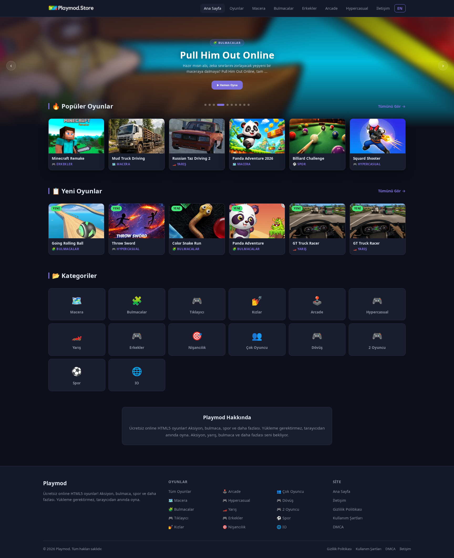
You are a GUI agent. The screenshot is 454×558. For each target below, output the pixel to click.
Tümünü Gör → (392, 106)
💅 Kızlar (176, 526)
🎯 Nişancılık (234, 526)
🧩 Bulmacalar (181, 509)
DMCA (338, 526)
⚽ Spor (284, 517)
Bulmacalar (284, 8)
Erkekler (309, 8)
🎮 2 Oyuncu (288, 509)
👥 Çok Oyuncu (290, 491)
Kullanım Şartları (348, 517)
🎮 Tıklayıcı (178, 517)
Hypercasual (357, 8)
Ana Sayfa (212, 8)
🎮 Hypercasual (236, 500)
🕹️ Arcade (232, 491)
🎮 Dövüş (285, 500)
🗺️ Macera (177, 500)
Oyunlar (237, 8)
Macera (258, 8)
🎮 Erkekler (233, 517)
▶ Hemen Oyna (227, 85)
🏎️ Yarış (230, 509)
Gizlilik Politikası (347, 509)
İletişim (383, 8)
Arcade (331, 8)
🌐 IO (282, 526)
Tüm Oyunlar (179, 491)
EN (400, 8)
